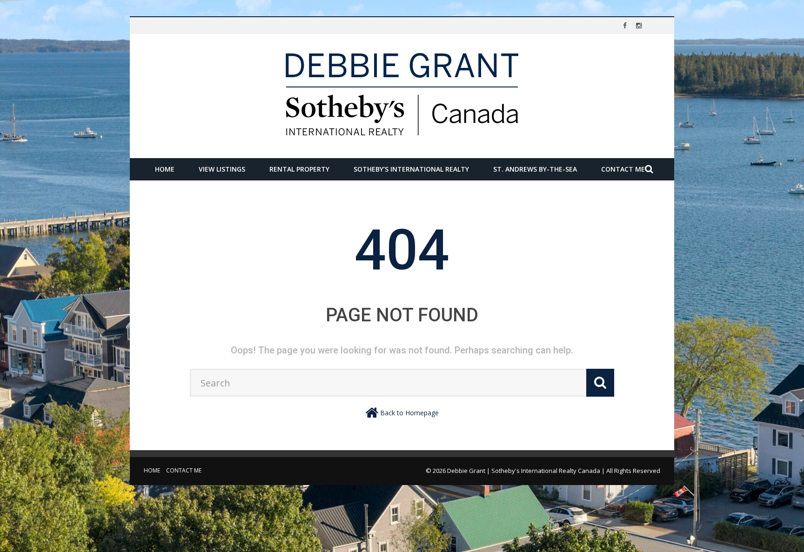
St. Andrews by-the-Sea (535, 169)
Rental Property (299, 169)
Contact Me (623, 169)
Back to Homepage (409, 412)
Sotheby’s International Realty (411, 169)
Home (164, 169)
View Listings (222, 169)
